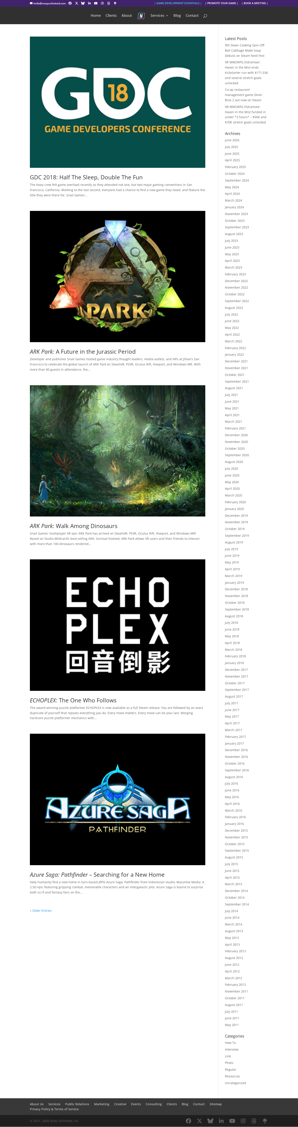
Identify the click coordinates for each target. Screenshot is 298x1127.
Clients (111, 16)
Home (96, 16)
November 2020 (236, 442)
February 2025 (235, 167)
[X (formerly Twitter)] (77, 3)
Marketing (101, 1104)
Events (136, 1104)
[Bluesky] (83, 3)
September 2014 (237, 904)
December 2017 (236, 670)
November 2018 (236, 596)
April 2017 (232, 723)
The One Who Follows (73, 700)
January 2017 (234, 743)
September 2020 (237, 455)
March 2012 (233, 978)
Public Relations (77, 1104)
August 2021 (234, 388)
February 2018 (235, 656)
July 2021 (231, 395)
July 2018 (231, 623)
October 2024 (235, 174)
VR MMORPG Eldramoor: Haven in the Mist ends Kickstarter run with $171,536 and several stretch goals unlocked (246, 72)
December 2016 (236, 750)
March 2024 (233, 200)
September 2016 (237, 770)
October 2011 (235, 998)
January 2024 (234, 207)
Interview (231, 1049)
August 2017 (234, 696)
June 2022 (232, 321)
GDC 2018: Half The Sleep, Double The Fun (86, 177)
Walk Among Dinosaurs (73, 526)
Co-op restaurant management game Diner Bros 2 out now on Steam (243, 94)
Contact (192, 16)
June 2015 (232, 871)
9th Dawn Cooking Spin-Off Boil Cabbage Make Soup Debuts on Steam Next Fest (244, 50)
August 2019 (234, 542)
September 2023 (237, 227)
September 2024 (237, 180)
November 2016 (236, 757)
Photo (229, 1063)
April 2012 (232, 971)
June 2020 (232, 475)
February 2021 (235, 428)
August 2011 (234, 1005)
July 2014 (231, 911)
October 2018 (235, 603)
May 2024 (232, 187)
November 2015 (236, 837)
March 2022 (233, 341)
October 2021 (235, 375)
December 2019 (236, 515)
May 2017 (232, 716)
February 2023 (235, 274)
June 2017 (232, 710)
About (127, 16)
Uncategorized (235, 1083)
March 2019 (233, 576)
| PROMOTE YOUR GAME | (221, 3)
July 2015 (231, 864)
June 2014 (232, 917)
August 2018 (234, 616)
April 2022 (232, 334)
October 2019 (235, 529)
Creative (120, 1104)
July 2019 (231, 549)
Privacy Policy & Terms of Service (54, 1109)
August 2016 (234, 777)
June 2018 (232, 629)
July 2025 (231, 147)
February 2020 (235, 502)
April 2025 (232, 160)
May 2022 (232, 328)
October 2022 (235, 294)
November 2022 (236, 287)
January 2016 (234, 824)
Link (228, 1056)
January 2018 (234, 663)
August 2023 (234, 234)
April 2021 (232, 415)
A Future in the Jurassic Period (83, 351)
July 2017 (231, 703)
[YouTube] (96, 3)
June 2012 (232, 964)
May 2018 (232, 636)
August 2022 (234, 308)
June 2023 (232, 247)
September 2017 (237, 690)
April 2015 (232, 877)
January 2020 (234, 509)
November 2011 (236, 991)
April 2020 (232, 488)
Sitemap (216, 1104)
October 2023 (235, 221)
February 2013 (235, 951)
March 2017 (233, 730)
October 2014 (235, 897)
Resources (232, 1076)
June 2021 (232, 401)
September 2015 (237, 850)
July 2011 (231, 1011)
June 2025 (232, 153)
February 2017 (235, 737)
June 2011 (232, 1018)
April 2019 (232, 569)
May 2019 (232, 562)
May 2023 (232, 254)
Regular (230, 1069)
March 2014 (233, 924)
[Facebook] (70, 3)
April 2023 (232, 261)
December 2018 (236, 589)
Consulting (154, 1104)
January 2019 (234, 582)
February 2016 (235, 817)
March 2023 (233, 267)
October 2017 (235, 683)
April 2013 (232, 944)
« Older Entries (41, 910)
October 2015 (235, 844)
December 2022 (236, 281)
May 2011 (232, 1025)
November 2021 (236, 368)
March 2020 (233, 495)
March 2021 (233, 421)
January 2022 (234, 354)
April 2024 (232, 194)
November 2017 (236, 676)
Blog (177, 16)
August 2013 (234, 931)
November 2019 (236, 522)
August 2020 (234, 462)
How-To (230, 1043)
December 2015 (236, 830)
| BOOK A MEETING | (254, 3)
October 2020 (235, 448)
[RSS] (115, 3)
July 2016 (231, 783)
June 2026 (232, 140)
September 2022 (237, 301)
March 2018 (233, 650)
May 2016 (232, 797)
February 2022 (235, 348)
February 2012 (235, 984)
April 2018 (232, 643)
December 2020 (236, 435)
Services (157, 16)
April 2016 (232, 804)
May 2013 (232, 938)
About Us (37, 1104)
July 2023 (231, 241)
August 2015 (234, 857)
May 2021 (232, 408)
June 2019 (232, 555)
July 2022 (231, 314)
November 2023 (236, 214)
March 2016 (233, 810)
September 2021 (237, 381)
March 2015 (233, 884)
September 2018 (237, 609)
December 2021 (236, 361)
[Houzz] (109, 3)
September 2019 (237, 535)
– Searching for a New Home (97, 874)
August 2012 (234, 958)
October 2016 (235, 763)
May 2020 (232, 482)
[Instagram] (102, 3)
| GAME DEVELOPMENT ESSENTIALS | (178, 3)
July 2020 (231, 468)
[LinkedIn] (89, 3)
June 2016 (232, 790)
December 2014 (236, 891)
